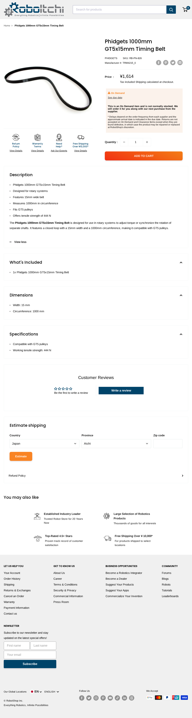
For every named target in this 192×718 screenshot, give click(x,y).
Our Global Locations (15, 691)
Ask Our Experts (59, 150)
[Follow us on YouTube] (110, 698)
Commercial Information (68, 596)
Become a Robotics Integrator (124, 572)
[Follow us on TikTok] (117, 698)
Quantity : (111, 142)
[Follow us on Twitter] (89, 698)
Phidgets (111, 58)
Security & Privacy (64, 590)
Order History (12, 578)
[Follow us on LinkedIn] (124, 698)
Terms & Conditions (65, 584)
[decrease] (124, 142)
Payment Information (16, 607)
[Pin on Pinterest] (165, 62)
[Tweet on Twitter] (173, 62)
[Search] (171, 9)
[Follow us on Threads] (131, 698)
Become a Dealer (116, 578)
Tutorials (167, 590)
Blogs (165, 578)
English (50, 691)
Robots (166, 584)
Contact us (10, 613)
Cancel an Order (14, 596)
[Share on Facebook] (158, 62)
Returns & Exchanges (17, 590)
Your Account (12, 572)
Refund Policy (17, 475)
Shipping (9, 584)
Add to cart (144, 155)
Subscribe (30, 664)
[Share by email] (180, 62)
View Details (16, 150)
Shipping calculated (147, 81)
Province (87, 435)
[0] (185, 9)
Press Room (61, 601)
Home (7, 25)
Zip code (159, 435)
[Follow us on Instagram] (96, 698)
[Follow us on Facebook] (81, 698)
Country (15, 435)
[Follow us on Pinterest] (103, 698)
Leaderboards (170, 596)
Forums (166, 572)
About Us (59, 572)
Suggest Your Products (120, 584)
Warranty (9, 601)
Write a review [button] (121, 390)
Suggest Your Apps (117, 590)
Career (57, 578)
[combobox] (119, 9)
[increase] (147, 142)
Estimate (21, 456)
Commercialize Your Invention (124, 596)
